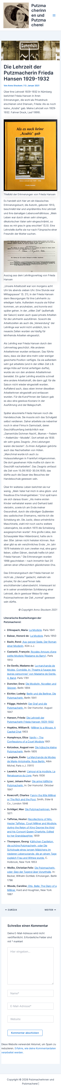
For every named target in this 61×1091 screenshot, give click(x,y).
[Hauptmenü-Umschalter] (54, 15)
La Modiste (35, 630)
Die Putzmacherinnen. (37, 809)
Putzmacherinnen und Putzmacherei (38, 15)
